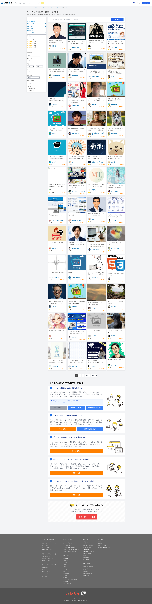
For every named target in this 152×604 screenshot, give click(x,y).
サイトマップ (86, 575)
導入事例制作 (65, 581)
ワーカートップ (66, 542)
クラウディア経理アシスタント (48, 558)
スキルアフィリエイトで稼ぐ (69, 547)
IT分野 (65, 568)
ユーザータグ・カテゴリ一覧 (52, 7)
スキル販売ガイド (87, 549)
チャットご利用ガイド (88, 553)
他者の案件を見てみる (94, 407)
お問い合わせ (86, 559)
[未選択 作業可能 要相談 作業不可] (36, 78)
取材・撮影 (65, 575)
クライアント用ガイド (88, 545)
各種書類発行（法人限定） (47, 549)
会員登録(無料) (146, 3)
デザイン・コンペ (46, 573)
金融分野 (66, 564)
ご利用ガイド (86, 542)
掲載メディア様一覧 (87, 573)
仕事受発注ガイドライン (88, 551)
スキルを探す (39, 3)
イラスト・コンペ (46, 571)
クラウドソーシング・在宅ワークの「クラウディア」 (76, 600)
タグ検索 (117, 19)
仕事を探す (18, 3)
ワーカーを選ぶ (76, 451)
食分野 (65, 569)
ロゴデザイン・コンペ (46, 575)
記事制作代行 (65, 558)
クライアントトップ (46, 542)
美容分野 (66, 566)
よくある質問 (86, 557)
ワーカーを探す (28, 3)
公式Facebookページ (87, 569)
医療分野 (66, 560)
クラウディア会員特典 (88, 566)
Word (65, 7)
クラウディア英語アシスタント (48, 560)
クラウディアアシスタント (47, 556)
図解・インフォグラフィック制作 (70, 579)
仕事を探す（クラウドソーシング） (70, 543)
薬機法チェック (66, 571)
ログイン (138, 3)
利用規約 (100, 543)
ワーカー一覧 (41, 7)
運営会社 (100, 542)
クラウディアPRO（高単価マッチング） (71, 549)
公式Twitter (85, 571)
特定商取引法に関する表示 (104, 547)
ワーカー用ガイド (87, 547)
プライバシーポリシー (103, 545)
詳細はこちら (76, 473)
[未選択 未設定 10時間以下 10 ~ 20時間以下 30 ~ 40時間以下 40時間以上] (36, 83)
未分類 (61, 7)
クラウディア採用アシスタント (69, 551)
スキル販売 (44, 576)
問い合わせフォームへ (85, 517)
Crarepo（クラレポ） (87, 568)
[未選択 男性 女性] (36, 72)
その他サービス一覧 (67, 583)
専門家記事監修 (66, 573)
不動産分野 (66, 562)
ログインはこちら (55, 403)
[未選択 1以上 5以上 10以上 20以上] (36, 55)
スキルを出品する (66, 545)
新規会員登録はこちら (65, 403)
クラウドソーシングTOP (32, 7)
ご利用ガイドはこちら (76, 407)
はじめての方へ (86, 543)
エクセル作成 (45, 567)
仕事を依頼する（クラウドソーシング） (50, 543)
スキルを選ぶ (62, 429)
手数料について (86, 555)
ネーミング (44, 569)
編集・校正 (65, 577)
